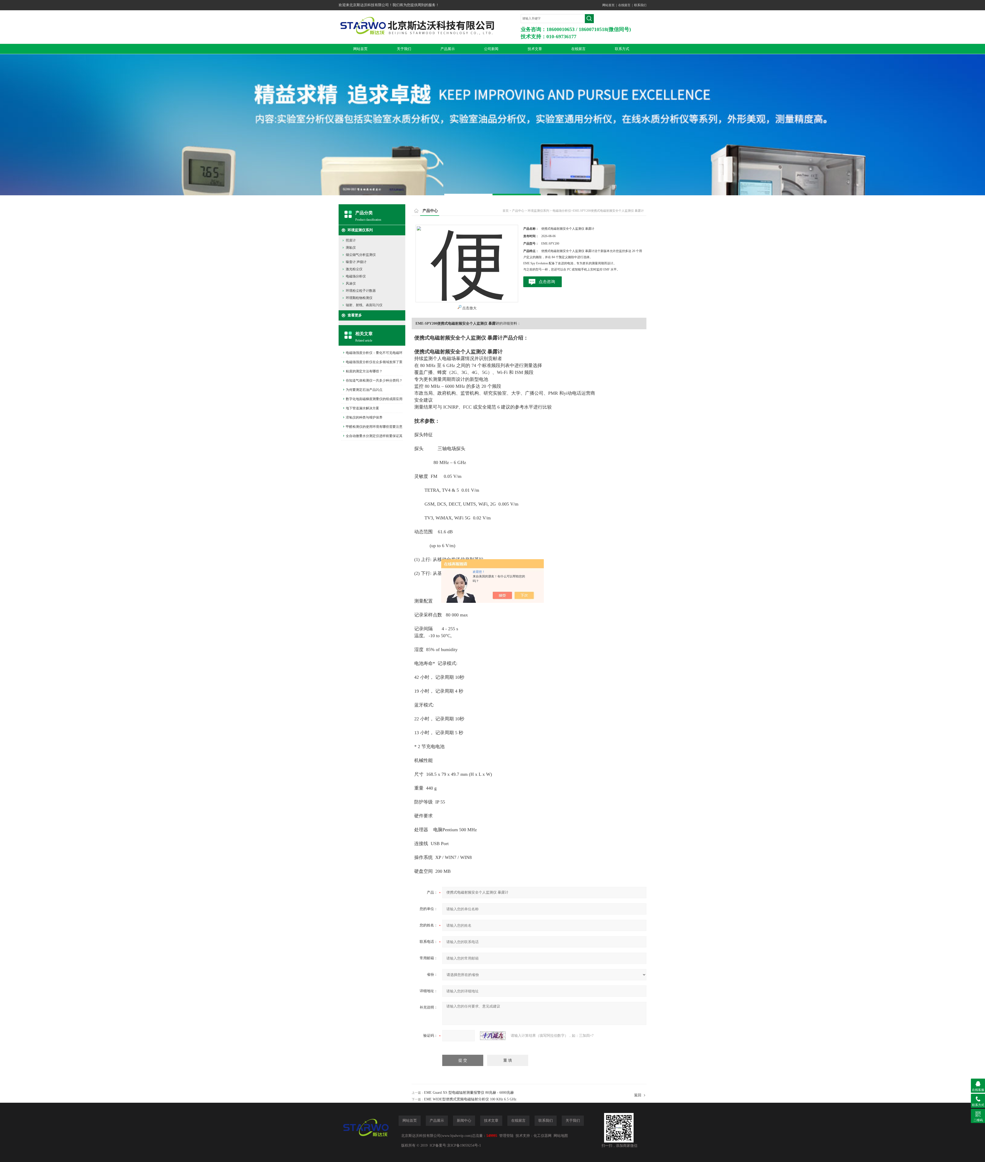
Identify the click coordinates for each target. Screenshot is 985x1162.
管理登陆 (506, 1136)
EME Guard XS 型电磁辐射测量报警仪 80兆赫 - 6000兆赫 (469, 1093)
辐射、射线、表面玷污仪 (364, 305)
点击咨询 (547, 281)
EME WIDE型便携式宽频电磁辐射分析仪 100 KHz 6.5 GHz (470, 1099)
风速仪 (351, 283)
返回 (637, 1095)
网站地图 (561, 1136)
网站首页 (608, 5)
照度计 (351, 240)
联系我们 (640, 5)
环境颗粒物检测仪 (359, 298)
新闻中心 (464, 1120)
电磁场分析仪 (356, 276)
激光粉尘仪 (354, 269)
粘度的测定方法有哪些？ (364, 371)
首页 (506, 210)
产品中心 (518, 210)
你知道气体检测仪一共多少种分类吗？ (374, 380)
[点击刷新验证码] (493, 1035)
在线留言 (624, 5)
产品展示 (447, 49)
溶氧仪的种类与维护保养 (364, 417)
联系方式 (622, 49)
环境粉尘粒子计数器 (361, 291)
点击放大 (469, 308)
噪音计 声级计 (356, 262)
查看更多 (355, 315)
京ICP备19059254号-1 (464, 1145)
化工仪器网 (542, 1136)
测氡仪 (351, 247)
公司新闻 (491, 49)
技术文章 (535, 49)
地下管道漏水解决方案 (362, 408)
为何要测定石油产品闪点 (364, 390)
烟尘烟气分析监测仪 (361, 255)
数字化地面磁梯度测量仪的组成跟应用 (374, 399)
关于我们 (404, 49)
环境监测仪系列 (360, 230)
